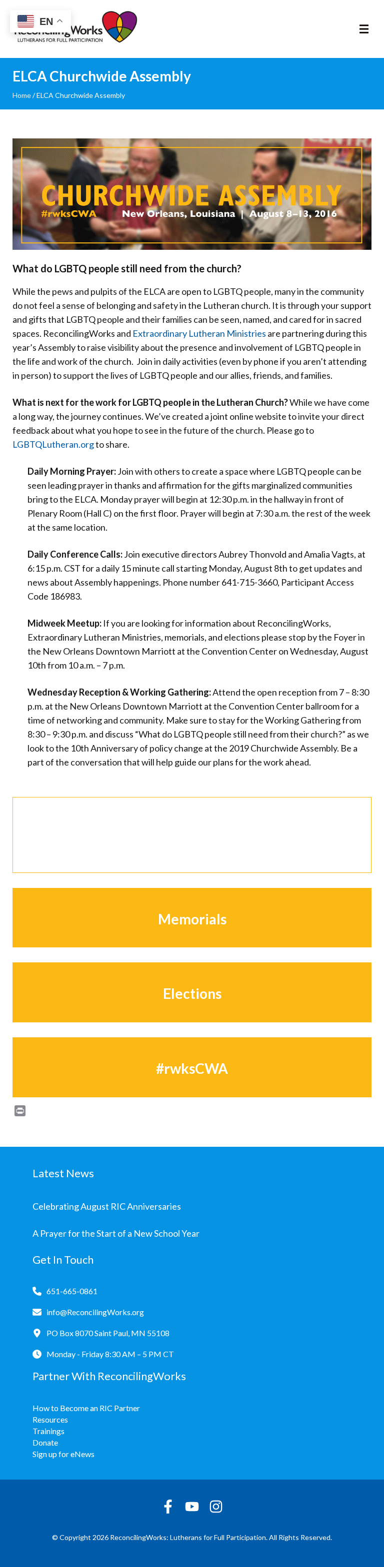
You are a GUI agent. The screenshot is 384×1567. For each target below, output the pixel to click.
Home (21, 95)
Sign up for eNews (63, 1454)
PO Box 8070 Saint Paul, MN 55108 (108, 1333)
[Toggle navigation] (364, 29)
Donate (45, 1442)
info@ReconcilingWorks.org (95, 1312)
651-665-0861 (72, 1291)
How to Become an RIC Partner (86, 1408)
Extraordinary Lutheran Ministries (199, 333)
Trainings (48, 1431)
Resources (50, 1419)
